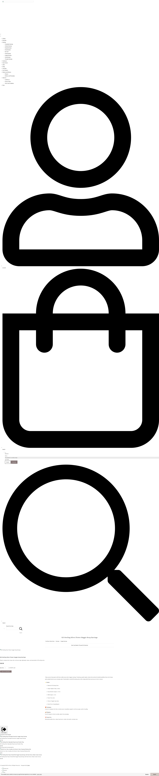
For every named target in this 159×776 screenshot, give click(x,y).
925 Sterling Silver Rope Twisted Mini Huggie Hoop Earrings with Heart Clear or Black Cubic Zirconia (20, 756)
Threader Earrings (8, 59)
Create (28, 765)
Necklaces (4, 60)
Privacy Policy (8, 81)
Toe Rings (4, 68)
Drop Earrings (8, 49)
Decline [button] (147, 774)
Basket (7, 462)
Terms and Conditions (9, 83)
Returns (6, 74)
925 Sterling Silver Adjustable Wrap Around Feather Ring (11, 743)
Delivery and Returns (6, 72)
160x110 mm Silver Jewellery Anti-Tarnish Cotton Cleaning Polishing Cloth (15, 751)
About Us (4, 77)
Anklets (4, 38)
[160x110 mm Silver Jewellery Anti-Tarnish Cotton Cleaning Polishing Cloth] (15, 749)
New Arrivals (5, 62)
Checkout (14, 462)
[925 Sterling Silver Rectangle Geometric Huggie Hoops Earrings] (13, 736)
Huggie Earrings (8, 55)
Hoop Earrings (8, 53)
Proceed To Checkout (83, 645)
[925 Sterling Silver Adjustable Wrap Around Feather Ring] (12, 742)
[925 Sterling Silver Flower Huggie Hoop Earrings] (2, 654)
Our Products (5, 70)
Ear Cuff (6, 51)
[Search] (20, 628)
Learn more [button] (39, 774)
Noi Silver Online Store (50, 641)
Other (3, 64)
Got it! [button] (154, 774)
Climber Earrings (8, 46)
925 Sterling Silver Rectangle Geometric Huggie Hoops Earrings (13, 738)
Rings (3, 66)
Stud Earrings (7, 57)
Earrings (4, 42)
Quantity (2, 667)
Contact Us (7, 79)
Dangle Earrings (8, 47)
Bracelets (4, 40)
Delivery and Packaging (10, 75)
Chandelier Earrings (9, 44)
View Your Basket (74, 645)
